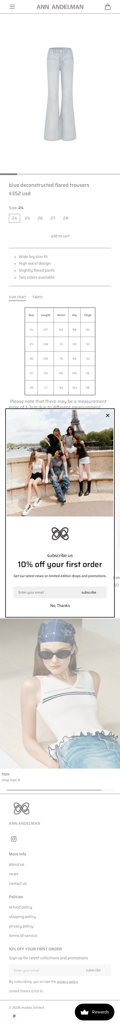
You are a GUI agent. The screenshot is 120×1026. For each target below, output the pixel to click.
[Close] (107, 415)
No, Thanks (60, 605)
